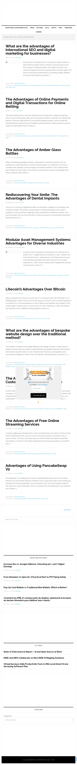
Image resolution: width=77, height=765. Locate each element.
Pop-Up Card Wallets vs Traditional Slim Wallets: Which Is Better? (35, 587)
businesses (38, 85)
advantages (18, 85)
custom (30, 409)
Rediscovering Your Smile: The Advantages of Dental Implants (32, 196)
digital (44, 85)
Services (39, 453)
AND (24, 85)
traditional (58, 364)
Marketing (63, 85)
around (31, 85)
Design (39, 364)
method (44, 364)
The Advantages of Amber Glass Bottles (33, 151)
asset (30, 275)
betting (33, 136)
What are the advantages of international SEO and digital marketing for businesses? (30, 49)
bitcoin (30, 318)
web (10, 87)
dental (30, 227)
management (52, 275)
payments (53, 136)
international (55, 85)
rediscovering (45, 227)
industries (44, 275)
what (14, 87)
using (42, 498)
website (8, 366)
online (47, 136)
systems (66, 275)
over (41, 318)
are (27, 85)
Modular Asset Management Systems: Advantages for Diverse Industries (38, 241)
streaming (46, 453)
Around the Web (19, 83)
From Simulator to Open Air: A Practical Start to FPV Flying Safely (35, 577)
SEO (69, 85)
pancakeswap (32, 498)
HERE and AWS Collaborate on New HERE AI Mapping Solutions (34, 658)
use (53, 409)
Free (29, 453)
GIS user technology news (38, 8)
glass (41, 183)
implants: (36, 227)
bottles (35, 183)
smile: (52, 227)
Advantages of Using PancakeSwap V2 (36, 467)
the (7, 87)
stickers (46, 409)
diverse (34, 275)
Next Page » (67, 510)
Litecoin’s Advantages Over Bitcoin (35, 289)
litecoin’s (37, 318)
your (62, 227)
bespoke (33, 364)
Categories (8, 716)
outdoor (40, 409)
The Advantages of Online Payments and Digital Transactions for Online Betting (37, 103)
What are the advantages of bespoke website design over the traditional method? (38, 334)
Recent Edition (43, 384)
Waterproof (59, 409)
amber (25, 183)
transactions (64, 136)
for (48, 85)
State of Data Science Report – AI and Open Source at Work (33, 652)
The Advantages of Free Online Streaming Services (32, 422)
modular (60, 275)
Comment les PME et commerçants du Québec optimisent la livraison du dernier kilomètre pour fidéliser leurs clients (37, 599)
